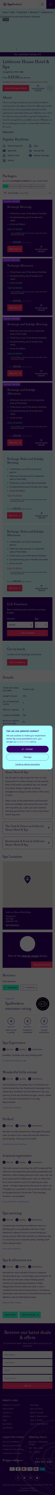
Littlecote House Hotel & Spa (26, 64)
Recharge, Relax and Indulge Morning (25, 460)
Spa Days (26, 186)
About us (6, 1416)
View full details (14, 229)
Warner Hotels (30, 955)
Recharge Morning (19, 207)
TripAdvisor (30, 987)
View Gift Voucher (38, 89)
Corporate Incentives (12, 1453)
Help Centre (8, 1408)
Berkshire (34, 12)
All (6, 186)
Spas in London (37, 1412)
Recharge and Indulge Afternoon (21, 391)
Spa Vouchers (39, 186)
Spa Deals (15, 186)
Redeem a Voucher (11, 1405)
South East (22, 12)
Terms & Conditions (11, 1441)
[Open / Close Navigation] (50, 4)
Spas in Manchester (39, 1416)
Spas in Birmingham (39, 1424)
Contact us (7, 1412)
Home (5, 12)
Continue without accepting (27, 764)
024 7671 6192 (43, 1462)
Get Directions (12, 925)
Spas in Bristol (36, 1420)
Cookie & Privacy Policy (13, 1449)
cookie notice (23, 741)
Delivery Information (12, 1445)
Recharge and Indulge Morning (27, 324)
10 (38, 49)
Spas (13, 12)
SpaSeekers (13, 987)
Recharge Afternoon (20, 265)
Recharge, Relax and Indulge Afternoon (25, 533)
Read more (8, 132)
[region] (27, 884)
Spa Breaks (8, 1427)
